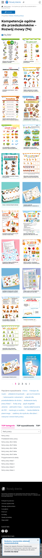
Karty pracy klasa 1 (7, 461)
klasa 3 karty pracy (16, 16)
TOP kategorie (8, 426)
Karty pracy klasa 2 (7, 464)
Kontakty (4, 514)
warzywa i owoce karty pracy (12, 417)
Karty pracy (5, 436)
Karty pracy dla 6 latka (9, 454)
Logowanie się (39, 2)
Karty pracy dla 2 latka (9, 442)
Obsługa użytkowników (8, 506)
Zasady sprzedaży (6, 517)
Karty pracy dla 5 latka (9, 451)
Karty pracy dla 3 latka (9, 445)
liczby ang (17, 404)
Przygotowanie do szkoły (10, 457)
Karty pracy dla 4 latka (9, 448)
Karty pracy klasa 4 (7, 470)
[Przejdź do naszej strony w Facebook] (2, 531)
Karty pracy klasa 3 (7, 467)
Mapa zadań (4, 520)
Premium (4, 512)
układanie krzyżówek (16, 394)
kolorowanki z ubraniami (13, 397)
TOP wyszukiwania (25, 426)
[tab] (8, 426)
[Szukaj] (23, 2)
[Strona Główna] (13, 2)
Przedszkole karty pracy (9, 439)
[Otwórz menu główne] (2, 2)
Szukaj (9, 12)
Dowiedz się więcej (11, 551)
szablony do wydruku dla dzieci (25, 413)
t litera (24, 391)
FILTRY (7, 35)
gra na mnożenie (33, 394)
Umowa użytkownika (7, 503)
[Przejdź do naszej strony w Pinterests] (6, 531)
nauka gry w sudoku (17, 410)
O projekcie (4, 509)
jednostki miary (16, 407)
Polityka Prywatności (7, 501)
